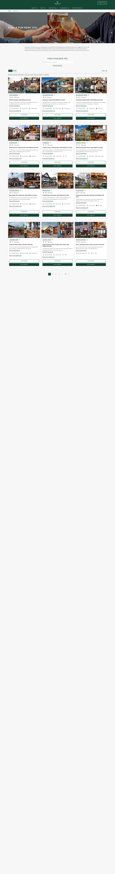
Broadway (46, 190)
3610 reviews (16, 192)
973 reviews (49, 97)
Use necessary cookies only (101, 7)
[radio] (10, 71)
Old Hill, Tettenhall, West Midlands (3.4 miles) (20, 99)
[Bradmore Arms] (91, 85)
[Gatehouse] (24, 133)
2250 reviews (50, 192)
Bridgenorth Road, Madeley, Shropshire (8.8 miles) (21, 244)
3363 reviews (50, 145)
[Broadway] (57, 181)
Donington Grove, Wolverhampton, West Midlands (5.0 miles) (23, 147)
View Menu (24, 114)
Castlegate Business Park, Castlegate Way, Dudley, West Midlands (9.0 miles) (55, 245)
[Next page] (68, 274)
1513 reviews (83, 97)
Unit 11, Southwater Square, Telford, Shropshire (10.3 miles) (90, 244)
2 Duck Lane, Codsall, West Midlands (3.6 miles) (53, 99)
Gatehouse (13, 142)
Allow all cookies (101, 3)
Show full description (14, 105)
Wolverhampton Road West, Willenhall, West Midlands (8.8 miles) (90, 195)
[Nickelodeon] (24, 181)
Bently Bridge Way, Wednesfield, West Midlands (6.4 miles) (23, 195)
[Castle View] (57, 230)
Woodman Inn (47, 95)
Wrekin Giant (81, 239)
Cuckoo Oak (13, 239)
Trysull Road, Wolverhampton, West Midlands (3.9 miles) (89, 99)
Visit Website (24, 118)
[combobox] (57, 62)
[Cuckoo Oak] (24, 230)
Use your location (57, 65)
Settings (71, 12)
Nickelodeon (14, 190)
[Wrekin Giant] (91, 230)
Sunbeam (45, 142)
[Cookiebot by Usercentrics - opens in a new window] (11, 12)
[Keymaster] (91, 181)
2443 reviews (16, 145)
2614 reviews (82, 192)
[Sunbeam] (57, 133)
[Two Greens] (24, 85)
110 (65, 274)
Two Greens (13, 95)
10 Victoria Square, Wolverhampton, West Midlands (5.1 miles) (57, 147)
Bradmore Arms (81, 95)
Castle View (46, 239)
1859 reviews (83, 145)
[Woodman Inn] (57, 85)
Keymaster (80, 190)
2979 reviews (83, 242)
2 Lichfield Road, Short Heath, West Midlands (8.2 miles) (55, 195)
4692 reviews (50, 242)
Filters (103, 70)
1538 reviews (16, 97)
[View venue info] (19, 95)
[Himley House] (91, 133)
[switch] (41, 12)
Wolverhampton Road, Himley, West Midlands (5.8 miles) (89, 147)
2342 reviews (16, 242)
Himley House (81, 142)
